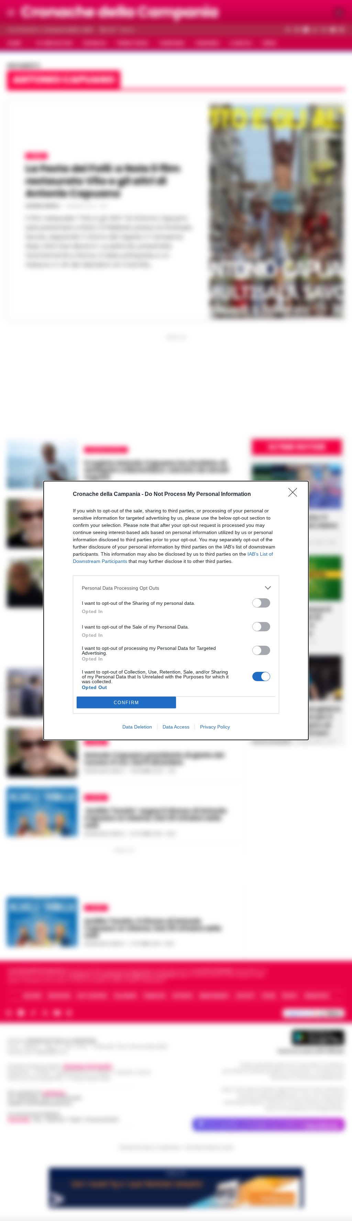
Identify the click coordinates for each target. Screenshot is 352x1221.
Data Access (176, 727)
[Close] (294, 494)
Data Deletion (137, 727)
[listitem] (176, 587)
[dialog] (176, 610)
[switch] (261, 603)
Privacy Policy (215, 727)
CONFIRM (126, 702)
